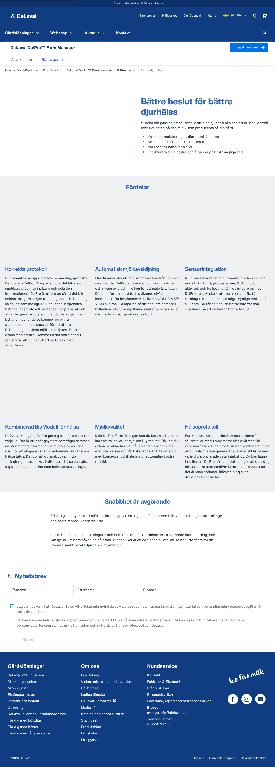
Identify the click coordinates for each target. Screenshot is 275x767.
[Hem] (23, 15)
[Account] (254, 15)
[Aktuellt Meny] (103, 32)
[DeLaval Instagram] (247, 699)
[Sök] (265, 33)
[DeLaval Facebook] (233, 699)
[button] (22, 59)
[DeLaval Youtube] (260, 699)
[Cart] (265, 15)
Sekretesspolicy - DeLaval (143, 625)
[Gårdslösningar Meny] (37, 32)
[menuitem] (22, 32)
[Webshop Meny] (71, 32)
